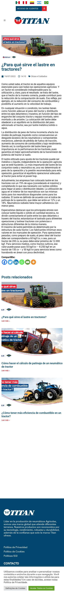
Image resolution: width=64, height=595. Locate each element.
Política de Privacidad (15, 547)
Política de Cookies (14, 551)
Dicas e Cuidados (39, 76)
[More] (33, 262)
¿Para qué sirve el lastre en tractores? (23, 317)
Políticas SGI (10, 555)
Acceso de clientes (28, 8)
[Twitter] (10, 262)
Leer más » (5, 321)
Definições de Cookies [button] (15, 588)
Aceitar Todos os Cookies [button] (41, 588)
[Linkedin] (16, 262)
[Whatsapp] (21, 262)
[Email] (27, 262)
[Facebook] (4, 262)
